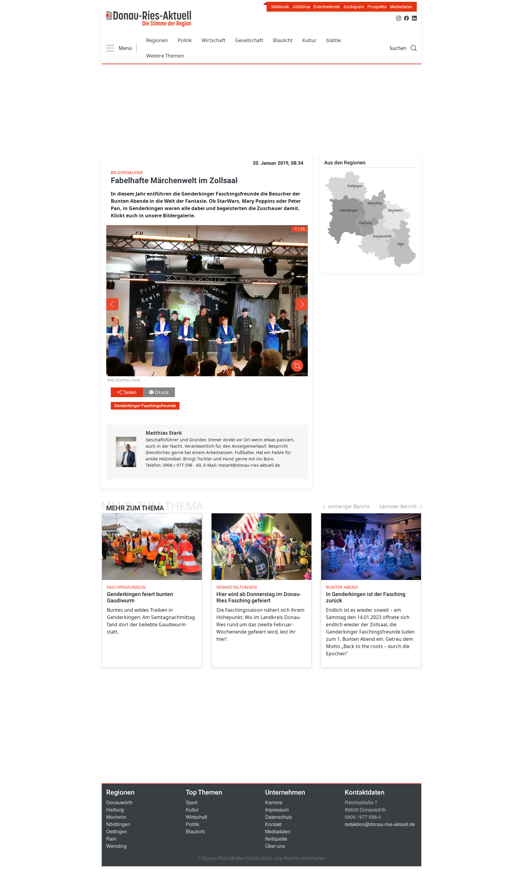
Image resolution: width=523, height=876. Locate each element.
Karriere (273, 802)
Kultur (309, 40)
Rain (111, 838)
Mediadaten (401, 6)
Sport (191, 802)
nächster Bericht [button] (398, 506)
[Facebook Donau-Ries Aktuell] (406, 18)
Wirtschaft (213, 40)
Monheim (116, 816)
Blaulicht (283, 40)
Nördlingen (118, 824)
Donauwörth (119, 802)
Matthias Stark (164, 433)
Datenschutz (278, 816)
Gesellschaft (249, 40)
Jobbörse (301, 6)
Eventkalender (327, 6)
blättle (333, 40)
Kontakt (273, 824)
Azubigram (354, 6)
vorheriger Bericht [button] (349, 506)
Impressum (277, 809)
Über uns (275, 845)
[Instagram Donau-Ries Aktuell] (398, 18)
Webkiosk (280, 6)
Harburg (115, 809)
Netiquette (276, 838)
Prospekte (376, 6)
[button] (146, 304)
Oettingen (116, 831)
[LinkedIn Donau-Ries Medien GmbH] (414, 18)
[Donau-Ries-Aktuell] (148, 18)
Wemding (116, 845)
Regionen (157, 40)
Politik (185, 40)
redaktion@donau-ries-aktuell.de (380, 824)
